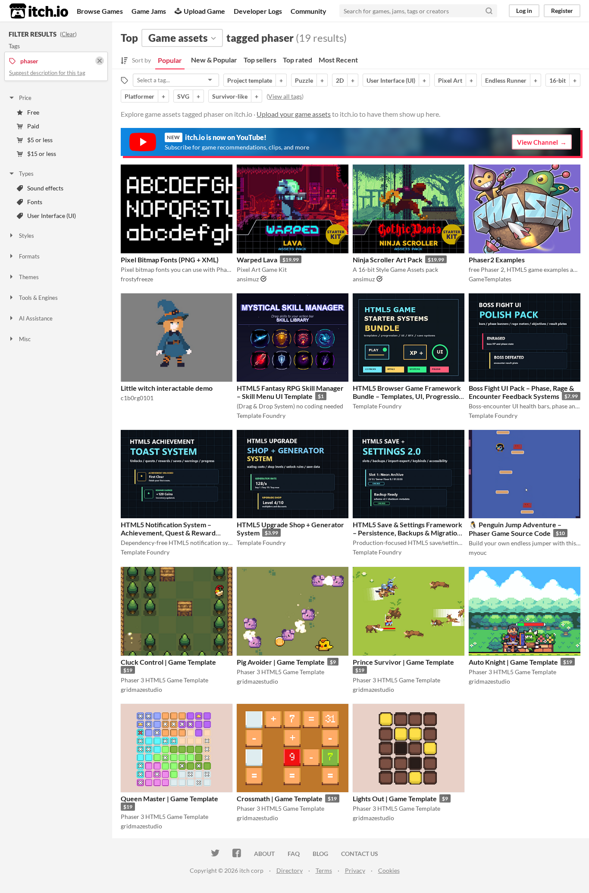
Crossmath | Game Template (280, 798)
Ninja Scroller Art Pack (388, 259)
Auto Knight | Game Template (513, 662)
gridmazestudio (141, 689)
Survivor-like (230, 96)
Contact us (359, 853)
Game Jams (149, 11)
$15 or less (41, 153)
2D (340, 80)
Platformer (139, 96)
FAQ (294, 853)
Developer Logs (258, 11)
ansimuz (248, 279)
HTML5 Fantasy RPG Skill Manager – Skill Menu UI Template (290, 392)
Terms (324, 870)
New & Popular (214, 60)
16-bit (557, 80)
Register (562, 10)
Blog (320, 853)
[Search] (489, 10)
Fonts (34, 201)
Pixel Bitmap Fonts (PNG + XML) (170, 259)
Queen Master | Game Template (169, 798)
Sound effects (45, 188)
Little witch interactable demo (167, 388)
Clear (68, 34)
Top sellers (260, 60)
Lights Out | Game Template (395, 798)
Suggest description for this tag (47, 72)
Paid (33, 126)
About (264, 853)
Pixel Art (450, 80)
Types (26, 173)
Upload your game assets (294, 114)
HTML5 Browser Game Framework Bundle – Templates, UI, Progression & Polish (408, 396)
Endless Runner (505, 80)
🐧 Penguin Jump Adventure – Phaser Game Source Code (515, 528)
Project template (249, 80)
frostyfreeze (137, 279)
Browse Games (100, 11)
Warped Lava (257, 259)
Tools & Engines (38, 297)
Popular (170, 60)
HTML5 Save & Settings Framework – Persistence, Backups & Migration (407, 528)
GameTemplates (490, 279)
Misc (25, 339)
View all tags (285, 96)
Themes (29, 277)
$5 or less (40, 139)
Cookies (389, 870)
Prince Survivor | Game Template (403, 662)
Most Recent (338, 60)
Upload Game (204, 11)
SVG (183, 96)
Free (33, 112)
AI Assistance (36, 318)
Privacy (355, 870)
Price (25, 97)
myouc (478, 552)
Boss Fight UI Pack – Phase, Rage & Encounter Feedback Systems (521, 392)
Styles (26, 235)
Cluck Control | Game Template (168, 662)
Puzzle (304, 80)
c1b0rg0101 (137, 397)
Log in (524, 10)
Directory (289, 870)
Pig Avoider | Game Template (281, 662)
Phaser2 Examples (497, 259)
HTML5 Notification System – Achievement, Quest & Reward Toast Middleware (168, 532)
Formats (29, 256)
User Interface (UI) (51, 215)
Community (308, 11)
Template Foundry (261, 415)
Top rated (297, 60)
